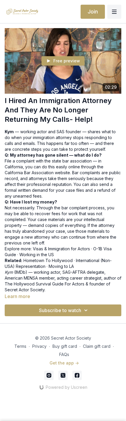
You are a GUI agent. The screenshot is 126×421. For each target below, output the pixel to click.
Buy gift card (64, 346)
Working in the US (36, 254)
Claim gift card (96, 346)
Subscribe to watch (60, 310)
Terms (20, 346)
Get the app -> (64, 362)
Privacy (39, 346)
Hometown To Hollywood (48, 260)
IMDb (20, 272)
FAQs (64, 354)
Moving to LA (61, 266)
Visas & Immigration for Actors (61, 248)
